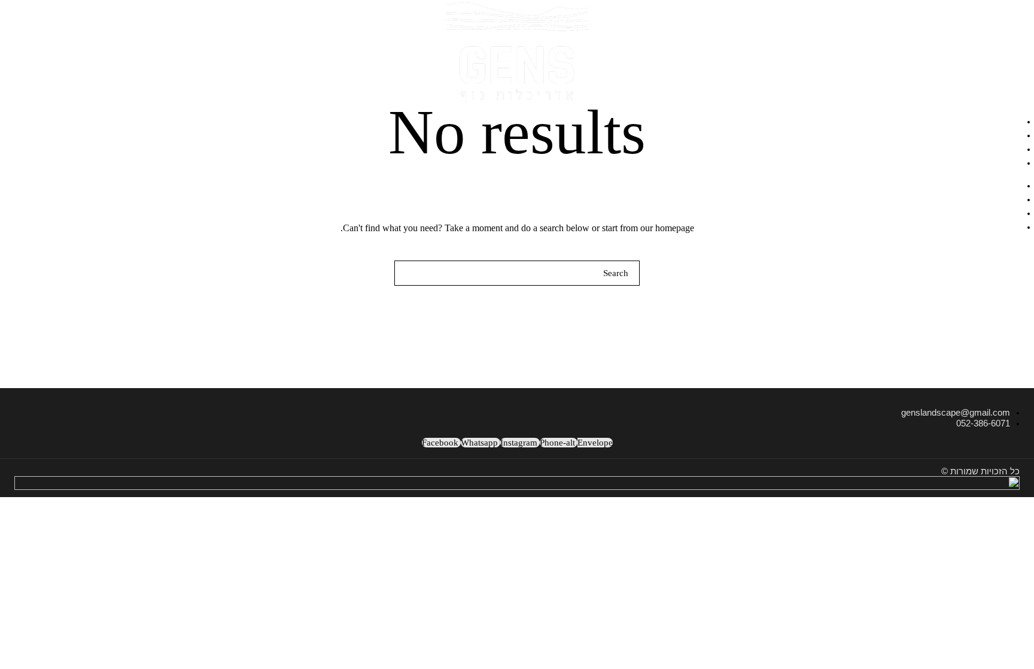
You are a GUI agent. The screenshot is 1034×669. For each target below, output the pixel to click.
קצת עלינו (998, 148)
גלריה (1008, 134)
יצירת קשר (996, 161)
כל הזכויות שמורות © (980, 471)
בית (1013, 120)
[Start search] (407, 273)
